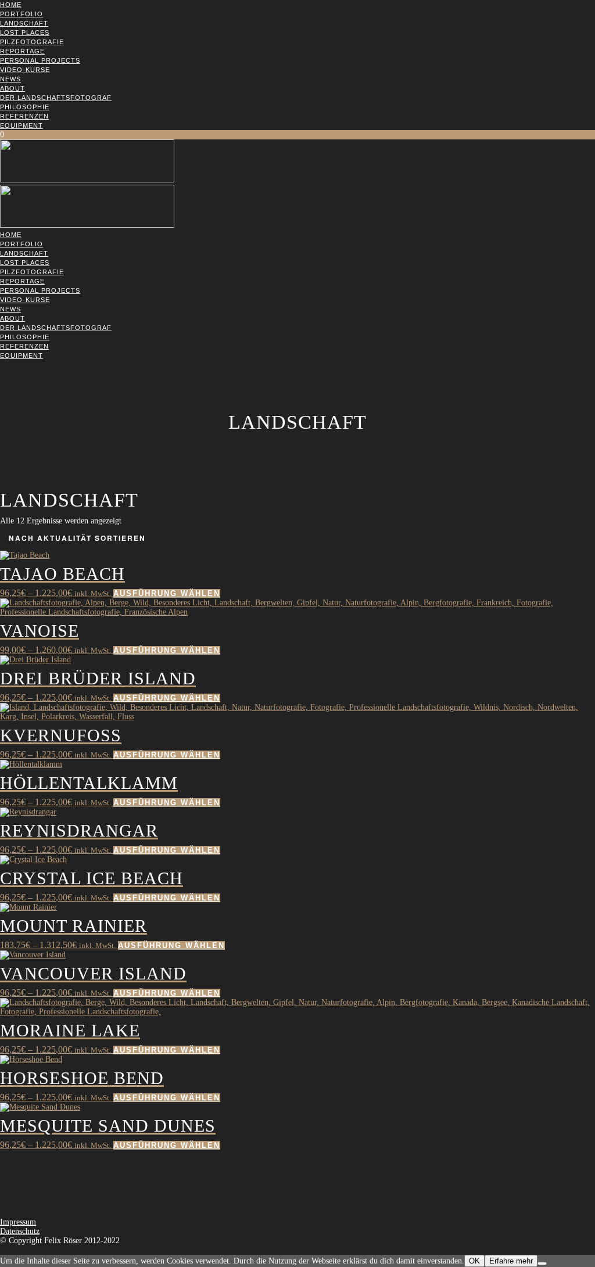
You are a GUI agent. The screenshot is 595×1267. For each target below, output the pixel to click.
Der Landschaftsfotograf (56, 97)
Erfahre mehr (511, 1261)
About (12, 88)
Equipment (21, 125)
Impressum (18, 1222)
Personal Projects (40, 60)
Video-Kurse (25, 69)
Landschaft (24, 23)
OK (474, 1261)
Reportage (22, 51)
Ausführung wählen (166, 593)
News (10, 79)
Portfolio (21, 13)
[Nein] (542, 1263)
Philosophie (24, 106)
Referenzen (24, 116)
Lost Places (24, 32)
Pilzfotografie (32, 41)
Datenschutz (20, 1231)
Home (10, 4)
